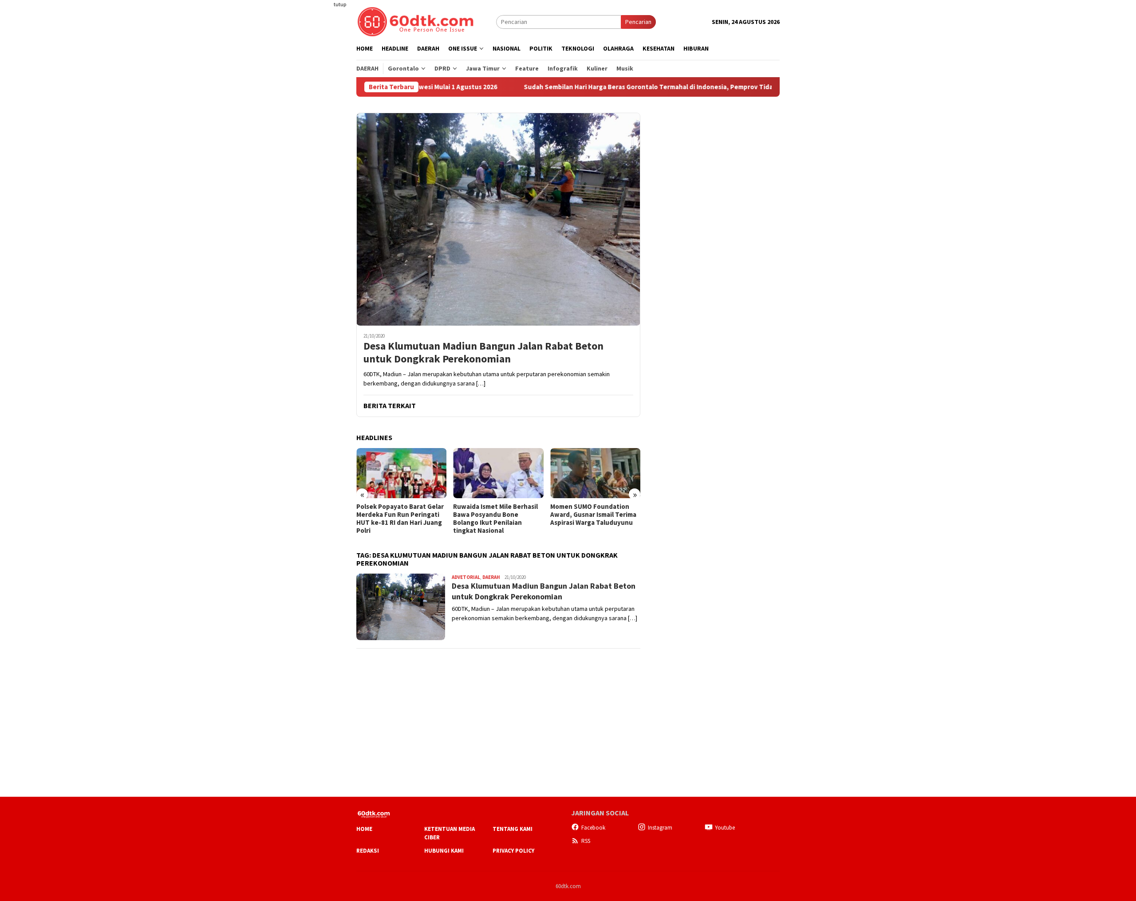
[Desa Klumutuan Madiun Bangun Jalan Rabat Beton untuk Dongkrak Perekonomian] (498, 219)
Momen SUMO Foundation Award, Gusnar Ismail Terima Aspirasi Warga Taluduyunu (593, 515)
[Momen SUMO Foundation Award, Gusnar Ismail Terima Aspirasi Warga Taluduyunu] (595, 473)
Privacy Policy (513, 850)
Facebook (593, 827)
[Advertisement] (321, 161)
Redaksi (367, 850)
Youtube (725, 827)
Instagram (660, 827)
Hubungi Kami (444, 850)
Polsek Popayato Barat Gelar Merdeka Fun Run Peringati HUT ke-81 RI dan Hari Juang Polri (400, 519)
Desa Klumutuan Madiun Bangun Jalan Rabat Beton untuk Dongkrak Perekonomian (483, 353)
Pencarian (638, 22)
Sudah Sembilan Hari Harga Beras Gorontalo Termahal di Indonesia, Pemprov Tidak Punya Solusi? (629, 87)
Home (364, 829)
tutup (340, 4)
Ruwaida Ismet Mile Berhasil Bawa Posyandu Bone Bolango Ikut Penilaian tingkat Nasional (495, 519)
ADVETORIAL (466, 577)
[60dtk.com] (415, 21)
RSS (585, 841)
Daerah (491, 577)
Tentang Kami (512, 829)
